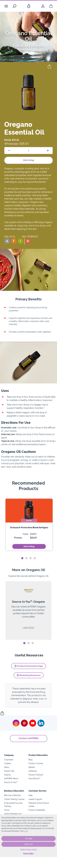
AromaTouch (34, 778)
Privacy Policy (28, 853)
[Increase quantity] (48, 150)
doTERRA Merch (11, 778)
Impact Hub (9, 771)
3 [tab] (30, 558)
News (6, 767)
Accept (28, 838)
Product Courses (35, 763)
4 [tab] (34, 558)
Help (30, 795)
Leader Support (35, 799)
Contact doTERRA (28, 738)
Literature (32, 771)
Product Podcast (35, 774)
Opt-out (28, 844)
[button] (7, 241)
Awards (7, 774)
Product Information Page (30, 666)
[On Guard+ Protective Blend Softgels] (29, 511)
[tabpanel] (29, 525)
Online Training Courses (14, 799)
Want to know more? (28, 849)
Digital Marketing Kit (13, 814)
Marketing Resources (30, 675)
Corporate (8, 759)
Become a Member (12, 795)
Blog (30, 759)
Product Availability (36, 810)
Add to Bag (28, 160)
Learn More (28, 627)
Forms (7, 810)
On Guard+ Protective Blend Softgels (29, 527)
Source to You (10, 782)
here (26, 831)
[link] (43, 6)
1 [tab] (22, 558)
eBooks (31, 767)
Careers (7, 763)
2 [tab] (26, 558)
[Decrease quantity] (9, 150)
